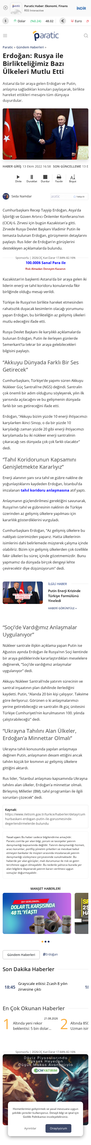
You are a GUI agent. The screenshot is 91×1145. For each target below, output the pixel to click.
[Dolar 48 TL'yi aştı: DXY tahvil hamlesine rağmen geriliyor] (37, 913)
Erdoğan (50, 954)
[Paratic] (45, 36)
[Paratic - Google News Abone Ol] (69, 198)
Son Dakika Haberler (28, 969)
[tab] (42, 942)
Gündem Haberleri (30, 47)
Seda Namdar (21, 196)
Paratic (8, 47)
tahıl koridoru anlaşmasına (45, 490)
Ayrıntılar (30, 1128)
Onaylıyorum (58, 1128)
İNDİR (81, 8)
